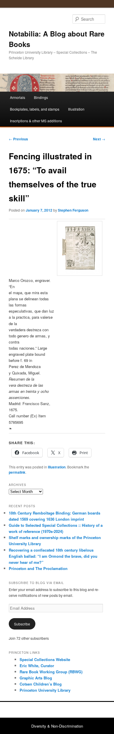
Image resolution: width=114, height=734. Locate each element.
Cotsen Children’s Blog (41, 684)
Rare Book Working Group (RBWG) (51, 671)
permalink (17, 472)
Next (99, 139)
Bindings (41, 97)
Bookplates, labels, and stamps (34, 109)
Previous (18, 139)
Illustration (76, 109)
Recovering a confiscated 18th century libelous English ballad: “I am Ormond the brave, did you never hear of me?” (53, 556)
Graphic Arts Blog (36, 678)
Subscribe (22, 623)
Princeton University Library (45, 690)
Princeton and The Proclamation (38, 568)
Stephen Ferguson (73, 210)
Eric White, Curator (37, 665)
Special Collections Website (45, 659)
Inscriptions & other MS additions (36, 120)
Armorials (17, 97)
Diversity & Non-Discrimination (57, 726)
